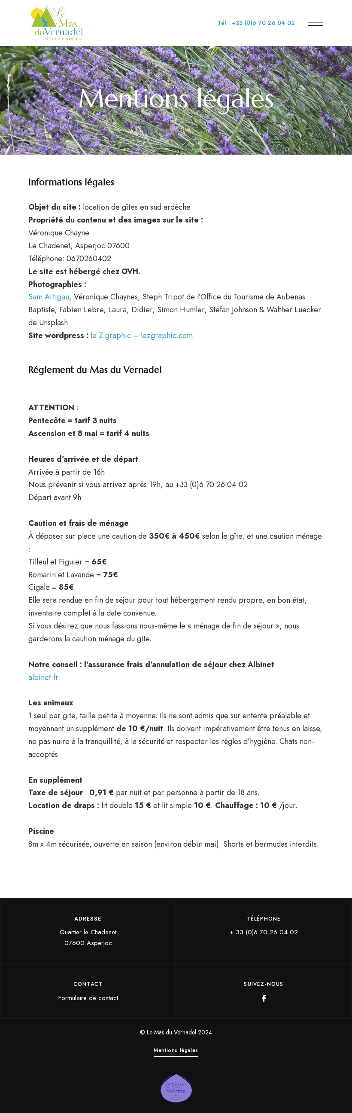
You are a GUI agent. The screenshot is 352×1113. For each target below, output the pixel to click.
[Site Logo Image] (56, 22)
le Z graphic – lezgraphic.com (142, 335)
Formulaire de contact (88, 998)
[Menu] (315, 23)
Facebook (264, 998)
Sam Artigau (48, 296)
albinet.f (41, 677)
